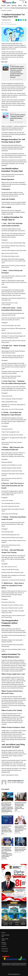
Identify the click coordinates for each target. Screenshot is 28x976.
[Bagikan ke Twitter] (21, 20)
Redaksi (3, 932)
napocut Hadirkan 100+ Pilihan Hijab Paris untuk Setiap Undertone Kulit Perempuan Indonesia (20, 828)
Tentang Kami (4, 951)
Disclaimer (3, 946)
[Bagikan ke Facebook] (18, 20)
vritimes (16, 775)
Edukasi (20, 5)
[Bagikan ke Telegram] (25, 20)
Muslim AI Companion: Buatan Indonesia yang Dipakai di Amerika (20, 849)
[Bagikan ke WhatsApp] (23, 20)
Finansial (9, 10)
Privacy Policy (4, 948)
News (8, 5)
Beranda (3, 5)
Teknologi (13, 5)
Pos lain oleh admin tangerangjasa (15, 782)
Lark (12, 752)
